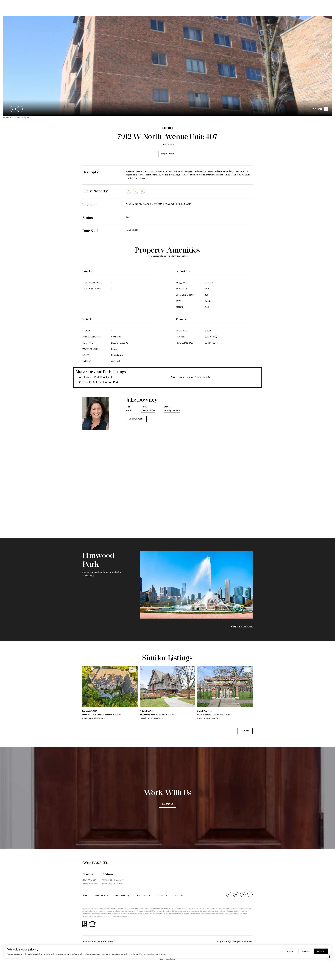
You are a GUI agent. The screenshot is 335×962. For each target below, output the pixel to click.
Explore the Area (243, 626)
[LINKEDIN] (242, 894)
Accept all (320, 951)
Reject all (290, 951)
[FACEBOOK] (228, 894)
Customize (305, 951)
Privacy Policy (245, 941)
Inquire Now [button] (167, 154)
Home (84, 895)
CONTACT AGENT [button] (136, 419)
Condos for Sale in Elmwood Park (98, 382)
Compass (147, 908)
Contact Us (162, 895)
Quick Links (179, 895)
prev (13, 109)
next (20, 109)
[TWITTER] (250, 894)
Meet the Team (101, 895)
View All (245, 731)
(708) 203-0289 (148, 410)
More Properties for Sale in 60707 (190, 377)
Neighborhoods (143, 895)
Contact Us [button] (167, 804)
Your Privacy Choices (167, 959)
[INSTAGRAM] (235, 894)
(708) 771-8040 (89, 880)
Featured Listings (122, 895)
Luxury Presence (104, 941)
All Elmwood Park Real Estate (96, 377)
